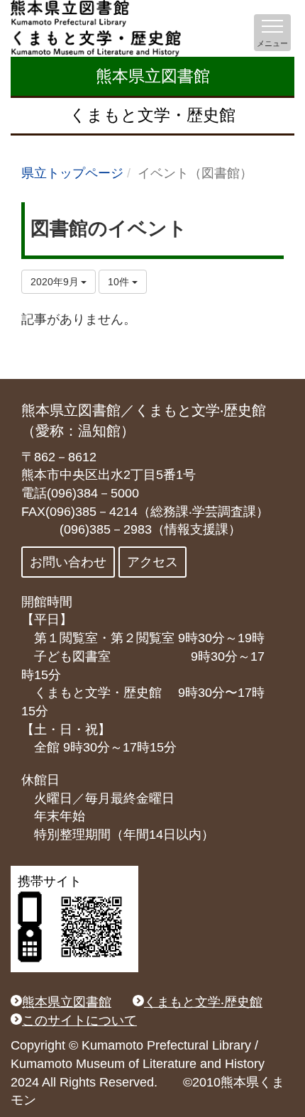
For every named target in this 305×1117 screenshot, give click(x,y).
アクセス (152, 562)
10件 (120, 281)
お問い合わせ (68, 562)
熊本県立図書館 (153, 76)
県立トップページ (72, 173)
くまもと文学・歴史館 (152, 115)
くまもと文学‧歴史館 (203, 1002)
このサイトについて (79, 1020)
